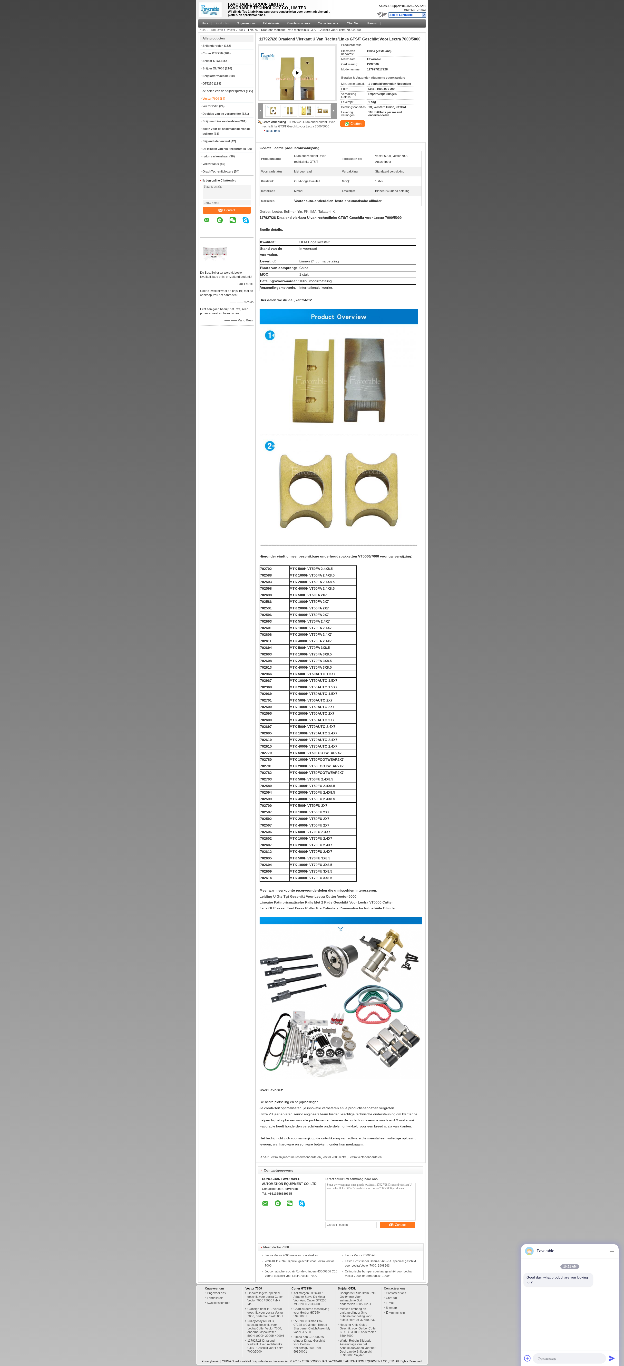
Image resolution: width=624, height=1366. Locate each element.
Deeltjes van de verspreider (222, 113)
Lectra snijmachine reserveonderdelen (295, 1157)
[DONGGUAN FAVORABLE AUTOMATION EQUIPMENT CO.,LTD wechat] (236, 224)
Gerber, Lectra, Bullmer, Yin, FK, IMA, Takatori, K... (299, 211)
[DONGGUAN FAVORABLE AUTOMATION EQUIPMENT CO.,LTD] (424, 15)
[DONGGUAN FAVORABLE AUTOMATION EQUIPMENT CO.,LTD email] (210, 224)
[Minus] (612, 1251)
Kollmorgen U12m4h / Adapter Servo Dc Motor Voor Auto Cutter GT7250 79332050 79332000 (309, 1298)
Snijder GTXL (212, 61)
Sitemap (391, 1307)
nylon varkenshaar (216, 156)
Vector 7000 (235, 30)
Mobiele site (397, 1313)
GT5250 (208, 83)
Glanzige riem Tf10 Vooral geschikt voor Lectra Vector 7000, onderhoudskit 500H (265, 1312)
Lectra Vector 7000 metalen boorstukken (291, 1255)
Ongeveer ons (246, 23)
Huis (205, 23)
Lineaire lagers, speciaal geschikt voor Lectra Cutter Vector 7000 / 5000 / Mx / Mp (265, 1298)
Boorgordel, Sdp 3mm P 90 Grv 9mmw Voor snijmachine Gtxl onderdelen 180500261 (358, 1298)
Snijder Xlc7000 (213, 68)
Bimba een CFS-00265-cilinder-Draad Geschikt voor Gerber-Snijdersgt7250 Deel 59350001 (309, 1344)
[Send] (612, 1358)
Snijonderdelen (213, 46)
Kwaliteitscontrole (298, 23)
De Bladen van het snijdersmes (224, 149)
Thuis (201, 30)
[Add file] (527, 1358)
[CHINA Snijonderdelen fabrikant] (211, 8)
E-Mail (390, 1303)
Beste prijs (273, 131)
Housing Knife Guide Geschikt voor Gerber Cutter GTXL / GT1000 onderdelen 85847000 (358, 1330)
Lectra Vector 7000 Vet (360, 1255)
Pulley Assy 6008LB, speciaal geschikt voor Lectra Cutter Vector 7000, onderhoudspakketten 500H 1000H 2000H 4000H (265, 1328)
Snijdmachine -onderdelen (221, 121)
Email (422, 10)
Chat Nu (409, 10)
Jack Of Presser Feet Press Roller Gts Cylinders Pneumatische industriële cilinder (328, 908)
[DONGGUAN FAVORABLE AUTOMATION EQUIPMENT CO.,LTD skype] (249, 224)
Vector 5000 (211, 164)
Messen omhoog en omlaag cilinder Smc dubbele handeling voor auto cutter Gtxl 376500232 (358, 1314)
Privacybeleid (211, 1361)
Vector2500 (210, 106)
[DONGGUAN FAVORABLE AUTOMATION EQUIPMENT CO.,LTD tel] (207, 233)
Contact (229, 210)
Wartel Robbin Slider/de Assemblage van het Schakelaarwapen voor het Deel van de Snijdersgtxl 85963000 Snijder (357, 1348)
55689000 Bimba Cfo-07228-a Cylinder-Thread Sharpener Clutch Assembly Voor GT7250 (311, 1326)
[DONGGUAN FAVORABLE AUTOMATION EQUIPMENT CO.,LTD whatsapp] (223, 224)
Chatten (355, 123)
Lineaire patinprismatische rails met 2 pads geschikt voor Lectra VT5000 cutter (326, 902)
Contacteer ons (328, 23)
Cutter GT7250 (213, 53)
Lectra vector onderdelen (365, 1157)
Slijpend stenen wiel (216, 141)
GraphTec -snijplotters (218, 171)
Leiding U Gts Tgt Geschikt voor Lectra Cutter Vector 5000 (308, 896)
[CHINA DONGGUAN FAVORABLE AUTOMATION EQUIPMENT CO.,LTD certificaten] (215, 266)
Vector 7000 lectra (335, 1157)
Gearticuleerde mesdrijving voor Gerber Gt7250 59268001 (311, 1312)
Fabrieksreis (271, 23)
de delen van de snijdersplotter (224, 91)
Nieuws (372, 23)
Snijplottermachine (216, 76)
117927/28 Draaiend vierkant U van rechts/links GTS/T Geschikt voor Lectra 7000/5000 (265, 1346)
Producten (222, 23)
